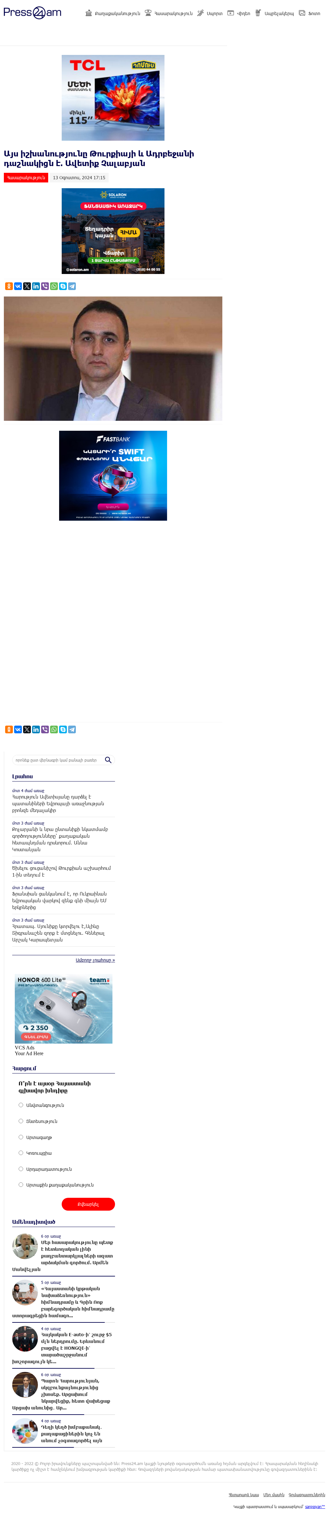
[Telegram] (72, 286)
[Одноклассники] (9, 286)
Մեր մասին (273, 1494)
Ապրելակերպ (279, 13)
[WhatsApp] (54, 286)
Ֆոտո (314, 13)
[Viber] (45, 286)
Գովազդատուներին (307, 1494)
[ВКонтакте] (18, 286)
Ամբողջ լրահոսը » (95, 960)
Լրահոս (22, 776)
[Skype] (63, 286)
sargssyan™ (315, 1506)
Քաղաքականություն (117, 13)
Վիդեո (243, 13)
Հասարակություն (173, 13)
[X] (27, 286)
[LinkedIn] (36, 286)
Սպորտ (215, 13)
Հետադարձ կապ (244, 1494)
